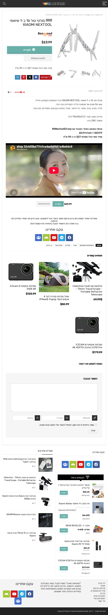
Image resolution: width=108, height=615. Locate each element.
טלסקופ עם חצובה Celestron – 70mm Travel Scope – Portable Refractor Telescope (87, 290)
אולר (75, 245)
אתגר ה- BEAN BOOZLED (78, 525)
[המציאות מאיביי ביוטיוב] (54, 237)
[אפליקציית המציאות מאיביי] (46, 237)
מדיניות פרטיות (99, 588)
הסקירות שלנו (99, 596)
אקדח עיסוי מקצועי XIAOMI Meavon (21, 514)
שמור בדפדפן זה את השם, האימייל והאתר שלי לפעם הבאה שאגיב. (66, 425)
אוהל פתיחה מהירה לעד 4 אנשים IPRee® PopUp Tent (54, 298)
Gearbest (86, 519)
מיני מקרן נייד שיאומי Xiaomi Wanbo (74, 503)
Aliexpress (85, 495)
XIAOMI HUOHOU (87, 245)
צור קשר (101, 601)
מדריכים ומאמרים (98, 591)
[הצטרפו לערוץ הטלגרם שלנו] (61, 237)
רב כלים (49, 245)
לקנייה (27, 49)
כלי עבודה (89, 15)
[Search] (4, 3)
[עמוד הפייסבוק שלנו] (69, 237)
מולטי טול (58, 245)
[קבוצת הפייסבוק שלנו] (38, 237)
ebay (88, 533)
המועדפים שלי (99, 598)
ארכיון (102, 593)
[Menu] (104, 3)
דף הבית (98, 15)
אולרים (67, 245)
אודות (103, 586)
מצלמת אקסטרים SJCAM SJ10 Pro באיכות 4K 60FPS (87, 346)
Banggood (86, 573)
